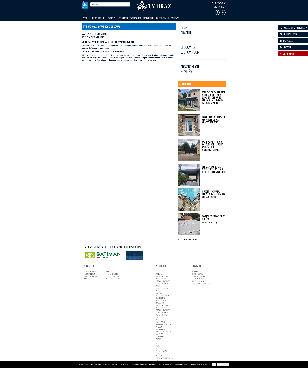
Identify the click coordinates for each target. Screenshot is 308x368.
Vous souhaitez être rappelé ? (294, 27)
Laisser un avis (288, 53)
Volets (108, 271)
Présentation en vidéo (189, 69)
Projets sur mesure (112, 276)
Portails (86, 278)
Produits (96, 18)
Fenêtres (158, 343)
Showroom (287, 47)
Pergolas (159, 327)
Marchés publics (161, 322)
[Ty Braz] (154, 6)
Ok (214, 364)
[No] (305, 364)
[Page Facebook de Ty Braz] (218, 11)
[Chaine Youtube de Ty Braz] (223, 11)
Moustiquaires (161, 300)
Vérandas (159, 339)
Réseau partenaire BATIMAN (156, 18)
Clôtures (159, 293)
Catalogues (135, 18)
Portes (158, 341)
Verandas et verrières (163, 310)
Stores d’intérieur (90, 274)
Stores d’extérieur (90, 271)
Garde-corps (160, 298)
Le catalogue (287, 40)
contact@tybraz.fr (219, 7)
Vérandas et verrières (91, 276)
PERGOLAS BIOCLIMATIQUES (114, 278)
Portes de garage (161, 307)
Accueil (86, 18)
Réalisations (109, 18)
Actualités (123, 18)
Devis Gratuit (185, 30)
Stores (158, 353)
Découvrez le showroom (189, 50)
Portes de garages (162, 278)
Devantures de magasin (163, 324)
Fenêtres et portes (112, 274)
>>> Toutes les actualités (187, 239)
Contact (175, 18)
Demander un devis (289, 34)
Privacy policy (223, 364)
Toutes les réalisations (163, 331)
